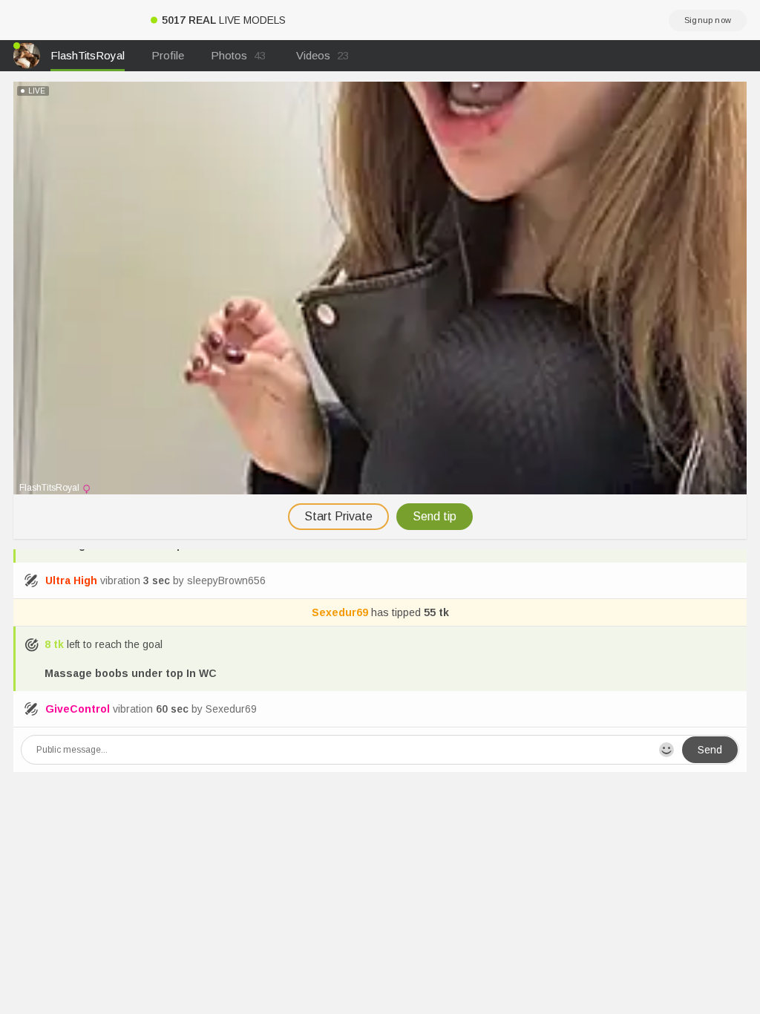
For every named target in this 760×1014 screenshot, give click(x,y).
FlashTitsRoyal (87, 55)
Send (710, 750)
